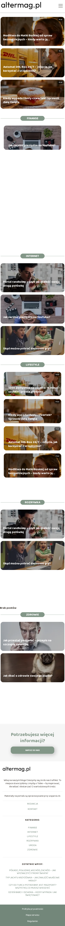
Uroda (32, 845)
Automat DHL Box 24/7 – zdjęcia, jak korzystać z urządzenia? (27, 69)
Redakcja (32, 804)
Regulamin (32, 921)
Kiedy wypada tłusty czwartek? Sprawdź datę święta (31, 100)
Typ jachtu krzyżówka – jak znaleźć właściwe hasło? (33, 879)
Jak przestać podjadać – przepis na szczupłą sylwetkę (27, 642)
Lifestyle (32, 364)
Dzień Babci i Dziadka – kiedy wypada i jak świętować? (32, 893)
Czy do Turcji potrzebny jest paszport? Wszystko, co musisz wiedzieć (32, 886)
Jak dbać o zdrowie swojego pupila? (27, 676)
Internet (32, 256)
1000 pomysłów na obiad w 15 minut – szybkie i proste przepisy (34, 390)
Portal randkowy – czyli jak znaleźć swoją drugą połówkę (31, 284)
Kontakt (32, 809)
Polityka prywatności (32, 909)
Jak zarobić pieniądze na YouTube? (31, 145)
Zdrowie (32, 614)
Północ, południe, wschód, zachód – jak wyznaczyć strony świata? (32, 871)
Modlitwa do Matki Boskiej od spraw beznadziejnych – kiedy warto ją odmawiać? (27, 37)
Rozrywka (32, 502)
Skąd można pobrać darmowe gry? (27, 348)
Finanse (32, 118)
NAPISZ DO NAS (32, 750)
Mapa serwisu (32, 915)
